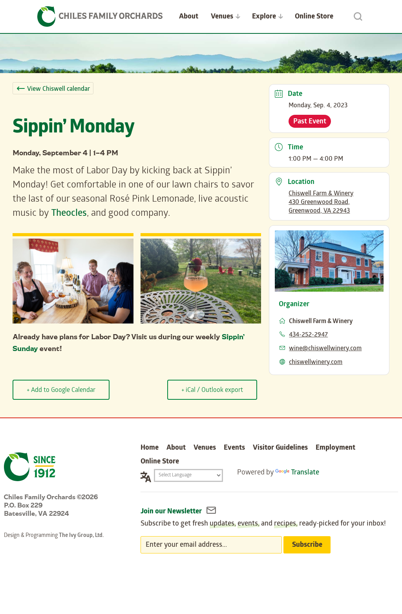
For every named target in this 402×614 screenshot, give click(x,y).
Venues (222, 17)
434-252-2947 (308, 335)
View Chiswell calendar (58, 89)
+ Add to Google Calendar (61, 390)
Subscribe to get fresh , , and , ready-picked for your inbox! (263, 524)
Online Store (314, 17)
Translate (305, 473)
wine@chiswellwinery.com (325, 349)
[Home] (100, 16)
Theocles (69, 214)
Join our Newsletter (172, 512)
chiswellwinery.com (315, 362)
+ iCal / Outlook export (212, 390)
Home (150, 448)
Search (358, 16)
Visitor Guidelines (280, 448)
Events (234, 448)
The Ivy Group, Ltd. (81, 536)
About (188, 17)
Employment (335, 448)
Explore (264, 17)
